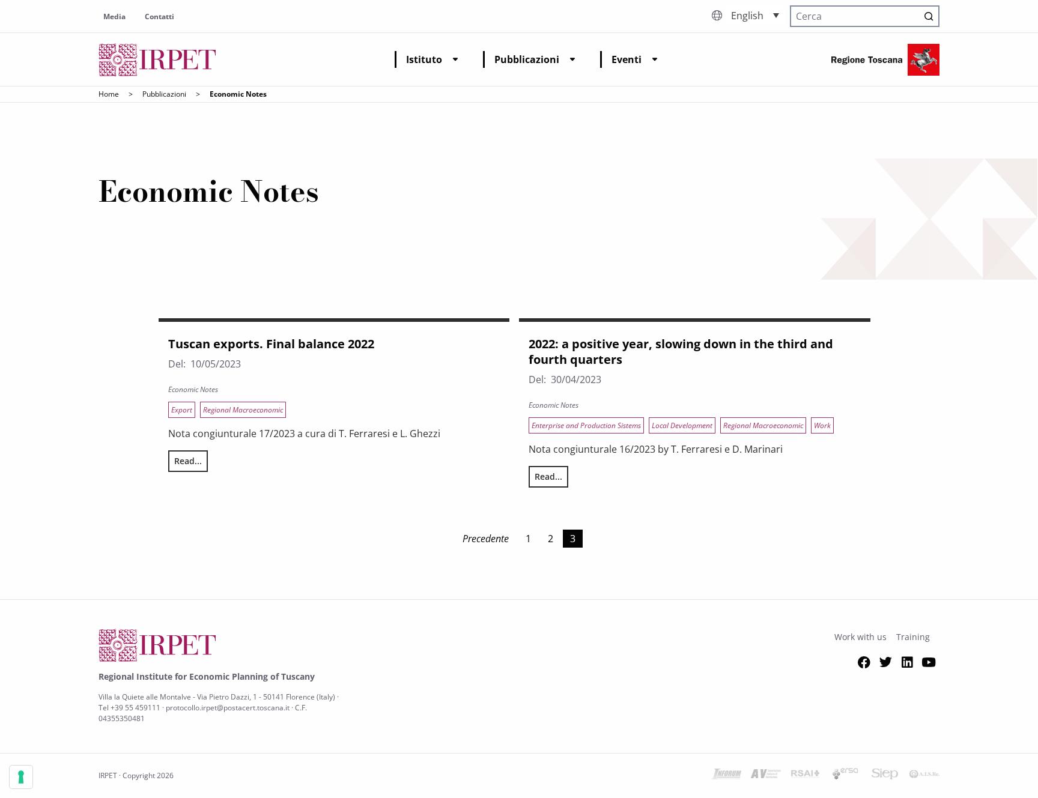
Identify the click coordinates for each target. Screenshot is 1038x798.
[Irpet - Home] (157, 59)
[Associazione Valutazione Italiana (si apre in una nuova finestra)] (766, 775)
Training (913, 636)
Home (109, 94)
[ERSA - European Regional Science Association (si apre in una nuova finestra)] (845, 775)
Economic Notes (193, 389)
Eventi (627, 59)
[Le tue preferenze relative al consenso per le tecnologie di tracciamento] (21, 777)
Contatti (159, 16)
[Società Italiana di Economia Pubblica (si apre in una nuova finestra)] (885, 775)
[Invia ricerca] (928, 16)
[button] (755, 15)
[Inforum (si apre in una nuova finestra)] (726, 775)
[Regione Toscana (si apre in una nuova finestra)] (885, 59)
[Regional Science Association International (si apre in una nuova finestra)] (806, 775)
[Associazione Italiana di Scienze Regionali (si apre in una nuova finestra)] (924, 775)
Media (114, 16)
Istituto (424, 59)
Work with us (860, 636)
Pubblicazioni (526, 59)
